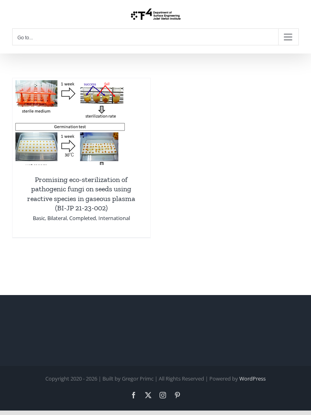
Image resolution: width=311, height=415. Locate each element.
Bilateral (57, 218)
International (114, 218)
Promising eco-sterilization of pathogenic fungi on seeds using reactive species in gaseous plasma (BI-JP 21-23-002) (81, 193)
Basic (39, 218)
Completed (82, 218)
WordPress (252, 378)
